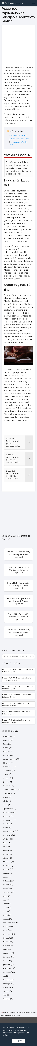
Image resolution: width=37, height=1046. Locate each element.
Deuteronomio (8, 831)
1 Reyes (6, 751)
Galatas (6, 866)
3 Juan (5, 797)
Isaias (5, 888)
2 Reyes (6, 782)
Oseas (5, 961)
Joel (4, 900)
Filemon (6, 858)
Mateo (5, 942)
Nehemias (7, 953)
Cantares (6, 816)
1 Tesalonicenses (9, 759)
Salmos (6, 980)
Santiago (6, 984)
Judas (5, 915)
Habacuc (6, 873)
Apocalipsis (7, 809)
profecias (6, 965)
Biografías (7, 812)
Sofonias (6, 987)
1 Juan (5, 744)
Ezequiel (6, 854)
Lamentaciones (9, 923)
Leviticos (6, 926)
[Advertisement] (18, 43)
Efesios (6, 839)
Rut (4, 976)
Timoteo (6, 991)
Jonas (5, 904)
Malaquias (7, 934)
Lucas (5, 930)
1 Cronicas (7, 740)
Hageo (5, 877)
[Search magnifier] (32, 656)
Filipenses (7, 862)
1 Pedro (6, 748)
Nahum (6, 949)
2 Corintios (7, 767)
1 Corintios (7, 736)
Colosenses (7, 820)
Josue (5, 907)
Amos (5, 805)
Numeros (6, 957)
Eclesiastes (7, 835)
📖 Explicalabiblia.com (13, 3)
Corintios (6, 824)
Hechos (6, 885)
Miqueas (6, 946)
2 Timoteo (7, 793)
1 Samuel (6, 755)
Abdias (6, 801)
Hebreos (6, 881)
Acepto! (18, 1041)
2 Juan (5, 774)
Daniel (5, 828)
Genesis (6, 869)
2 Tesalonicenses (9, 790)
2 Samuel (6, 786)
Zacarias (6, 999)
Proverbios (7, 968)
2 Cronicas (7, 770)
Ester (5, 847)
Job (4, 896)
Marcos (6, 938)
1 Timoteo (6, 763)
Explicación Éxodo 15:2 (20, 139)
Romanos (7, 972)
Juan (5, 911)
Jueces (6, 919)
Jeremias (6, 892)
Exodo (5, 850)
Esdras (5, 843)
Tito (4, 995)
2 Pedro (6, 778)
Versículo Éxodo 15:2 (19, 135)
